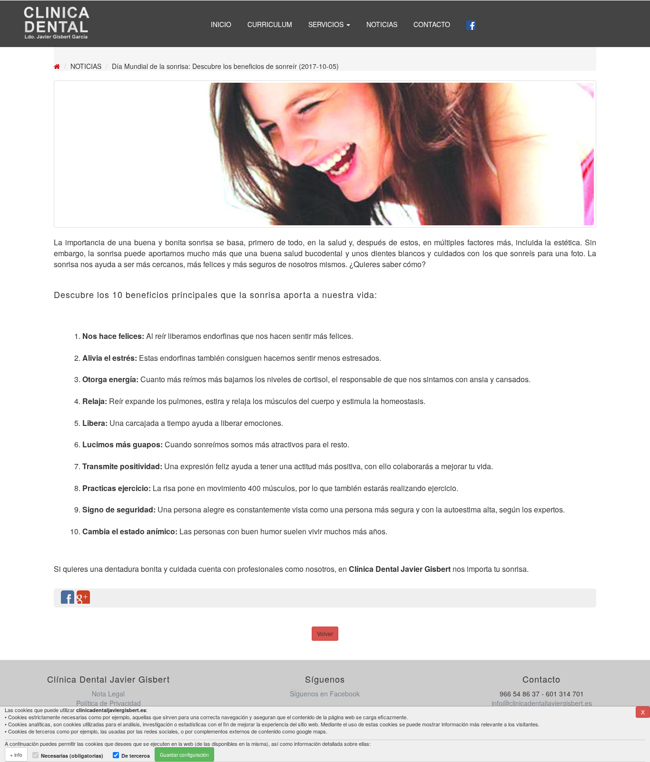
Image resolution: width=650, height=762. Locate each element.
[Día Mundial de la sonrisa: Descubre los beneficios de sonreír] (325, 154)
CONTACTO (432, 24)
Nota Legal (108, 693)
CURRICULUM (269, 24)
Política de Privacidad (108, 703)
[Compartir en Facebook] (67, 597)
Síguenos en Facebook (325, 693)
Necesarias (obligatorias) (72, 755)
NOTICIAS (381, 24)
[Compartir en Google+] (83, 597)
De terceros (135, 755)
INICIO (221, 24)
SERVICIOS (326, 24)
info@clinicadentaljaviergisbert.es (542, 703)
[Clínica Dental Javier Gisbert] (56, 23)
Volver (325, 633)
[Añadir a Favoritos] (569, 597)
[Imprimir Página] (584, 597)
